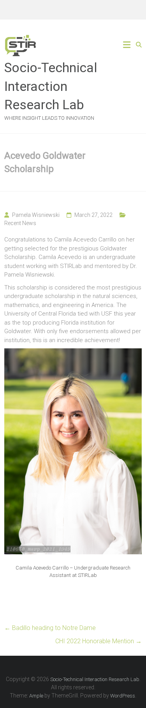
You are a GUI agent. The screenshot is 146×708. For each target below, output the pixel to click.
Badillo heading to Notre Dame (50, 628)
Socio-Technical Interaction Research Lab (50, 86)
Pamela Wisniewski (36, 215)
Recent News (20, 223)
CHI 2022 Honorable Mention (98, 641)
